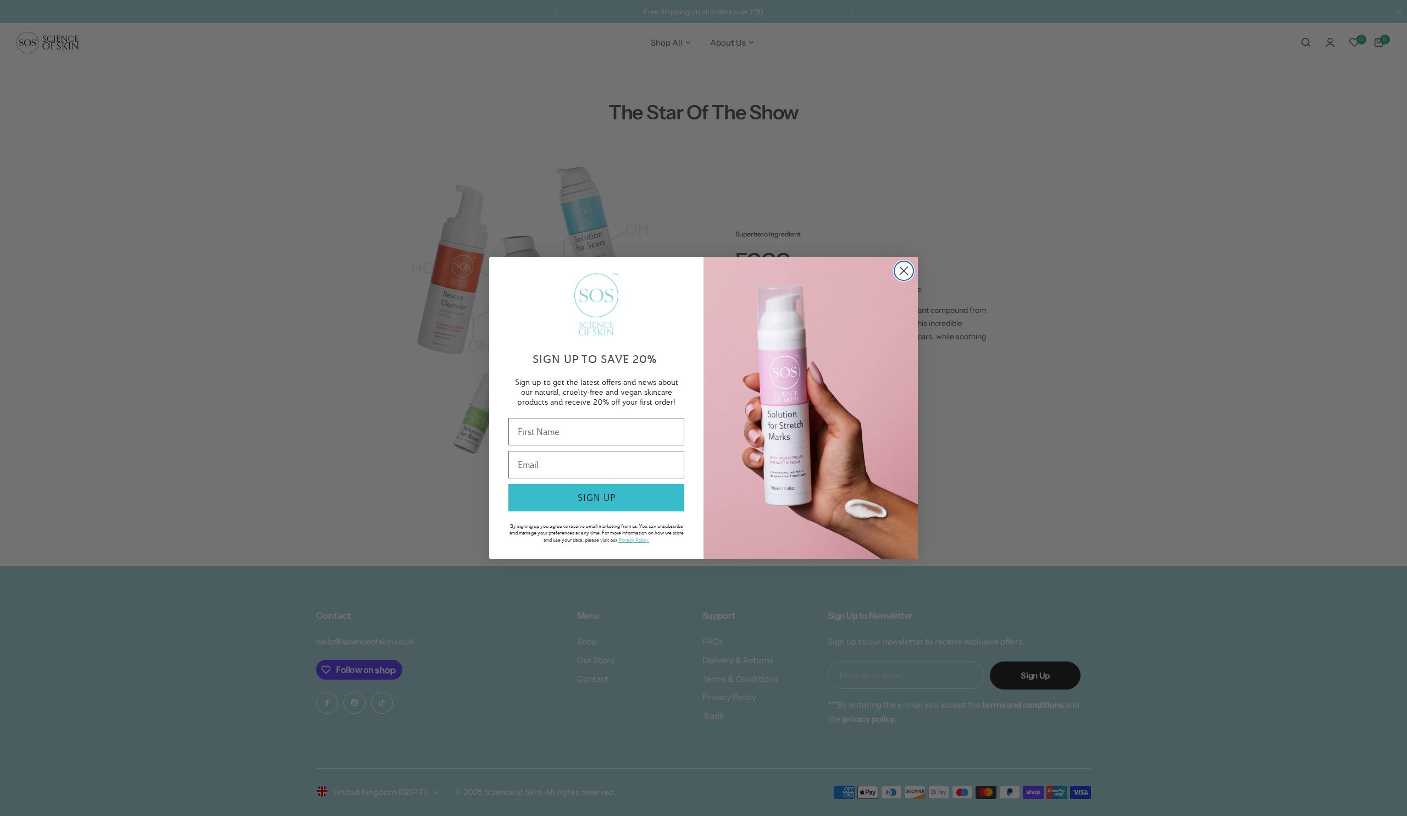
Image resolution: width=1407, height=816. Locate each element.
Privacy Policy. (633, 540)
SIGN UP (597, 497)
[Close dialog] (903, 270)
